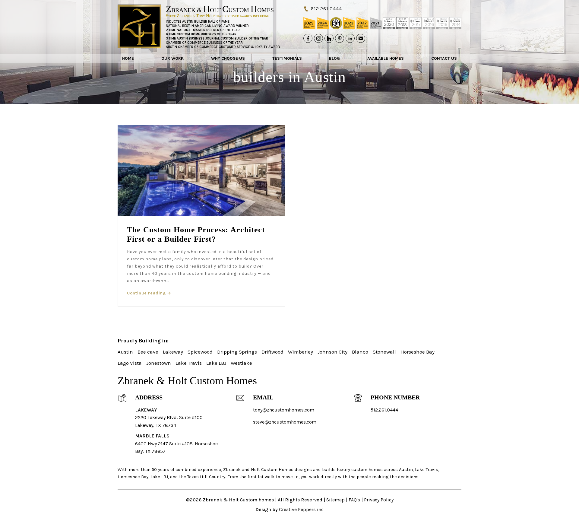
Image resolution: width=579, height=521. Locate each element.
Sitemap (335, 500)
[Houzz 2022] (362, 23)
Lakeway (173, 352)
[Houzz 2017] (416, 23)
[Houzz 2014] (455, 23)
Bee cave (148, 352)
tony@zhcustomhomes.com (283, 410)
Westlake (241, 363)
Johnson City (332, 352)
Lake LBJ (216, 363)
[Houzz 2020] (389, 23)
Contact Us (444, 58)
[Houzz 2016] (429, 23)
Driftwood (272, 352)
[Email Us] (360, 38)
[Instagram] (318, 38)
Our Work (172, 58)
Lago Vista (130, 363)
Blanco (360, 352)
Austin (125, 352)
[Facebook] (307, 38)
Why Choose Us (228, 58)
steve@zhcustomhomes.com (284, 422)
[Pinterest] (339, 38)
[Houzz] (329, 38)
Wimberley (300, 352)
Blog (334, 58)
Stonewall (384, 352)
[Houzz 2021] (376, 23)
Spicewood (200, 352)
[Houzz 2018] (402, 23)
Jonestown (158, 363)
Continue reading (149, 293)
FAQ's (354, 500)
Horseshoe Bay (417, 352)
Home (128, 58)
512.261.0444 (326, 8)
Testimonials (287, 58)
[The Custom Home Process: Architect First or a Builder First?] (201, 170)
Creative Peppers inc (301, 509)
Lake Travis (189, 363)
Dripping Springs (237, 352)
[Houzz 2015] (442, 23)
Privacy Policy (379, 500)
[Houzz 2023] (349, 23)
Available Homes (385, 58)
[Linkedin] (350, 38)
